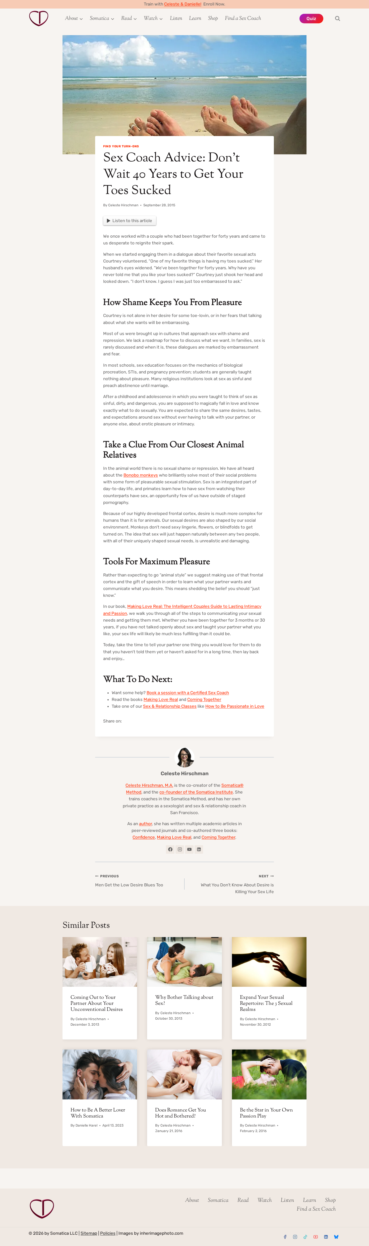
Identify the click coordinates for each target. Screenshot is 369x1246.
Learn (195, 18)
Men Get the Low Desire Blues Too (129, 880)
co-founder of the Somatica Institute (196, 792)
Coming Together (204, 699)
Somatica (218, 1201)
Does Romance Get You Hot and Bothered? (180, 1113)
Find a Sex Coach (243, 18)
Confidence (144, 837)
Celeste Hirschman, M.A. (149, 785)
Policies (107, 1233)
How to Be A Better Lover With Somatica (98, 1113)
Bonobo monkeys (141, 475)
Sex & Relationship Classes (170, 706)
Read (243, 1201)
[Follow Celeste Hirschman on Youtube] (189, 849)
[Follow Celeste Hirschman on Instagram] (179, 849)
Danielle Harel (86, 1125)
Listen (176, 18)
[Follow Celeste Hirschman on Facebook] (170, 849)
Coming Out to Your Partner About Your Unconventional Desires (97, 1003)
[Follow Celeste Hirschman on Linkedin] (199, 849)
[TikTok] (305, 1236)
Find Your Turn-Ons (121, 146)
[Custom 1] (336, 1236)
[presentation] (100, 962)
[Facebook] (285, 1236)
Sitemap (89, 1233)
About (192, 1201)
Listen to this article (132, 220)
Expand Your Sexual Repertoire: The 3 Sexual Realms (266, 1003)
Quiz (311, 18)
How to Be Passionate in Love (234, 706)
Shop (213, 18)
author (145, 823)
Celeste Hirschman (123, 205)
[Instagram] (295, 1236)
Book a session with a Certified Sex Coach (188, 692)
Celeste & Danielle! (182, 4)
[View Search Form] (333, 18)
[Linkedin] (326, 1236)
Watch (265, 1201)
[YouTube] (315, 1236)
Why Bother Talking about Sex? (184, 1000)
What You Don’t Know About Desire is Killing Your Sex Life (237, 884)
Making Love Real (161, 699)
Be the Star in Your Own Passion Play (266, 1113)
